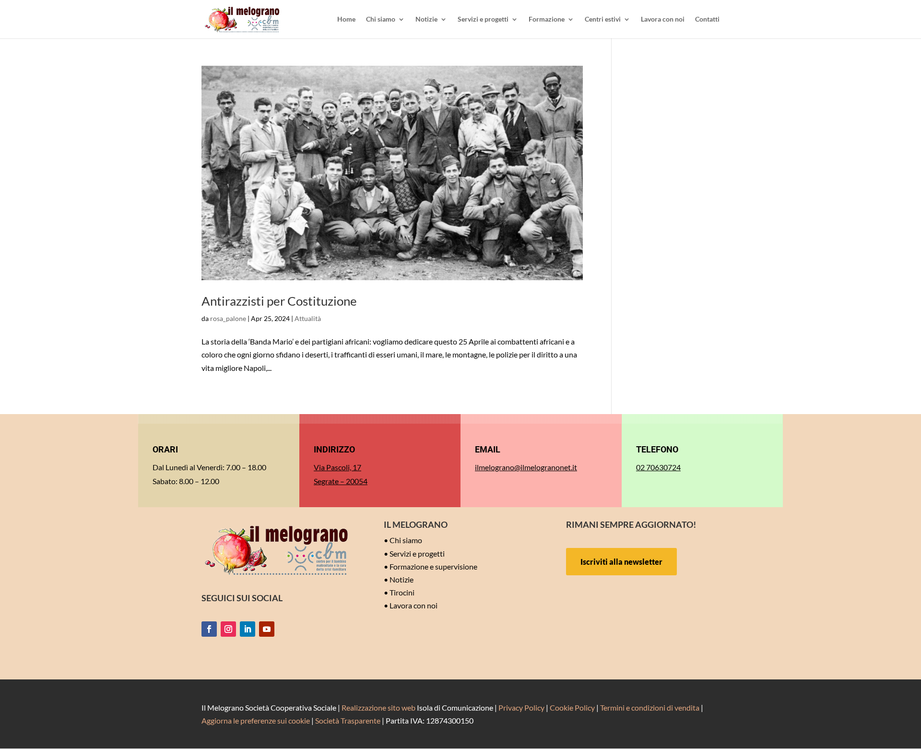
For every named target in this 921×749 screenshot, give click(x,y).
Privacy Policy (521, 707)
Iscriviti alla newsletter (621, 561)
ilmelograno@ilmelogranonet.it (526, 467)
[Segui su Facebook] (209, 629)
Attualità (308, 318)
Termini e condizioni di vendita (649, 707)
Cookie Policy (572, 707)
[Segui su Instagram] (228, 629)
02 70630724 (658, 467)
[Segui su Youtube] (266, 629)
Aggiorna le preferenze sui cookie (255, 720)
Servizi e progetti (483, 19)
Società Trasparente (347, 720)
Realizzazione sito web (378, 707)
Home (346, 19)
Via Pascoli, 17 (337, 467)
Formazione (547, 19)
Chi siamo (380, 19)
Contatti (707, 19)
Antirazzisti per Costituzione (279, 301)
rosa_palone (228, 318)
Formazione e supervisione (433, 566)
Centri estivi (603, 19)
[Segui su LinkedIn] (247, 629)
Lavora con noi (663, 19)
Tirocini (402, 592)
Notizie (426, 19)
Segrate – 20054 (340, 481)
